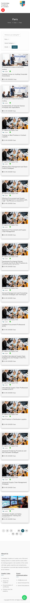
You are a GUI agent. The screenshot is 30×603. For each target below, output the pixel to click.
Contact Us (6, 578)
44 (26, 531)
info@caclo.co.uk (22, 580)
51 (13, 534)
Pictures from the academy (7, 590)
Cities (15, 22)
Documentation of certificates (8, 586)
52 (17, 534)
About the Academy (5, 582)
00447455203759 (23, 583)
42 (19, 531)
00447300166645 (23, 586)
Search (14, 47)
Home (9, 22)
